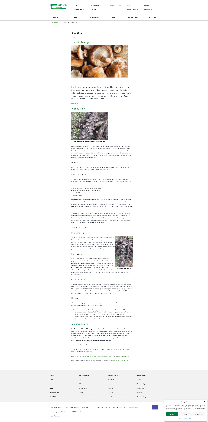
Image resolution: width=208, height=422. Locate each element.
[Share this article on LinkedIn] (81, 33)
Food (114, 17)
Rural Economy (133, 17)
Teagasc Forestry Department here (97, 356)
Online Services (133, 407)
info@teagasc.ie (105, 407)
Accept (172, 414)
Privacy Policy (182, 418)
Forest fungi (74, 103)
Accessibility (140, 388)
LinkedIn (110, 392)
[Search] (120, 5)
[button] (205, 402)
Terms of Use (84, 412)
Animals (55, 17)
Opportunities (148, 9)
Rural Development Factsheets (116, 361)
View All (110, 397)
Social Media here (123, 356)
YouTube (110, 388)
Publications (95, 5)
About (76, 5)
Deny (185, 414)
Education (152, 17)
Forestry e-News (87, 351)
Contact (93, 9)
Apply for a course (132, 9)
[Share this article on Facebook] (78, 33)
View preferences (198, 414)
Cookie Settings (142, 397)
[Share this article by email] (75, 33)
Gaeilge (139, 392)
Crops (75, 17)
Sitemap (139, 379)
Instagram (111, 379)
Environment (94, 17)
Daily (128, 5)
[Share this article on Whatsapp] (72, 33)
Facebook (111, 384)
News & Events (79, 9)
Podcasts (146, 5)
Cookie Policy (82, 397)
